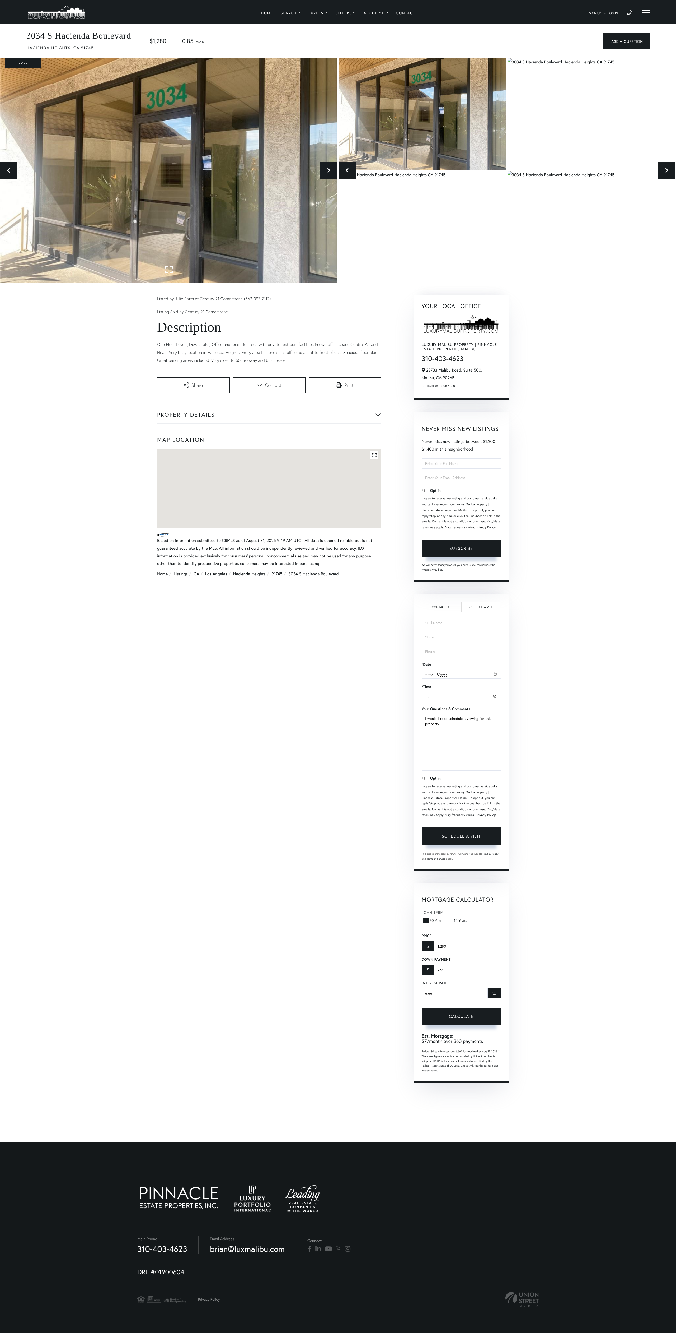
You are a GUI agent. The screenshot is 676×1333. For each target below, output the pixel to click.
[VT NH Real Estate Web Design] (522, 1299)
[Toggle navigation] (646, 12)
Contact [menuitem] (405, 13)
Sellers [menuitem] (343, 13)
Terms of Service (436, 858)
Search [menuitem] (289, 13)
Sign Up (595, 13)
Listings (181, 574)
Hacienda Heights (249, 574)
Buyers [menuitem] (315, 13)
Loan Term (433, 912)
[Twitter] (338, 1249)
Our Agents (449, 386)
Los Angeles (216, 574)
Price (426, 935)
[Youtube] (328, 1249)
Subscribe (461, 548)
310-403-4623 (442, 358)
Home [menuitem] (267, 13)
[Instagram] (347, 1249)
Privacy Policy (486, 527)
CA (196, 574)
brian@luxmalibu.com (247, 1248)
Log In (613, 13)
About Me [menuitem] (374, 13)
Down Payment (436, 959)
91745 (276, 574)
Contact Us (430, 386)
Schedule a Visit (481, 607)
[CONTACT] (626, 41)
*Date (426, 664)
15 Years (460, 920)
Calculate (461, 1016)
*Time (426, 686)
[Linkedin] (318, 1249)
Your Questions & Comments (446, 708)
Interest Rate (434, 982)
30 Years (436, 920)
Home (162, 574)
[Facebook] (309, 1249)
